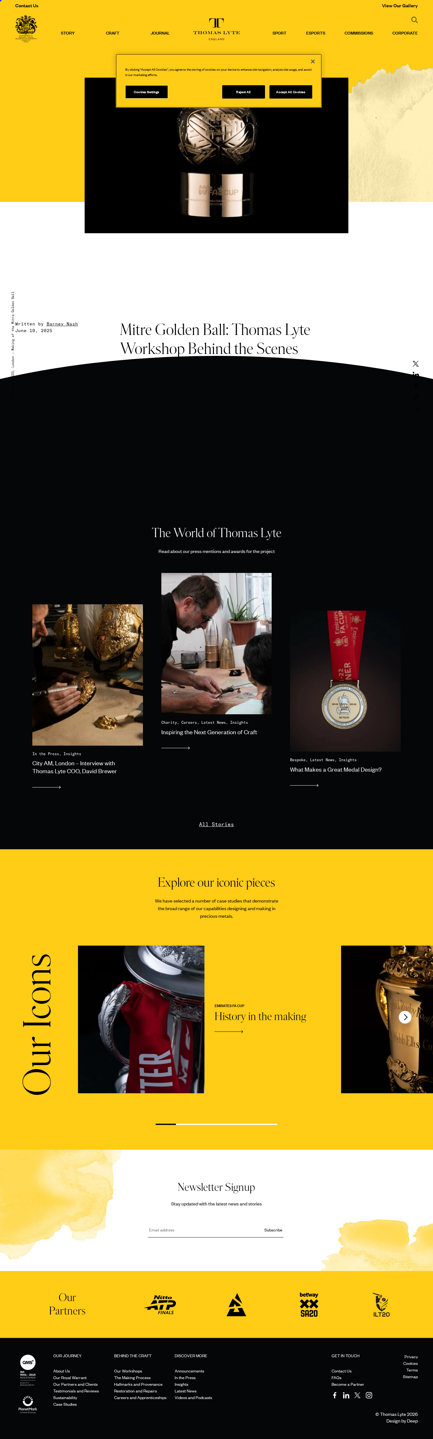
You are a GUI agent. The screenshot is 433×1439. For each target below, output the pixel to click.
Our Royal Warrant (70, 1377)
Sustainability (65, 1397)
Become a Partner (348, 1384)
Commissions (359, 32)
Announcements (189, 1371)
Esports (315, 32)
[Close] (313, 61)
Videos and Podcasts (193, 1397)
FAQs (336, 1377)
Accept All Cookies (290, 91)
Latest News (186, 1391)
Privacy (411, 1356)
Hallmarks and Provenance (138, 1384)
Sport (280, 32)
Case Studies (65, 1404)
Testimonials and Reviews (76, 1391)
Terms (412, 1370)
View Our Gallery (400, 5)
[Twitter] (357, 1395)
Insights (181, 1384)
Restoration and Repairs (135, 1391)
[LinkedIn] (346, 1395)
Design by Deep (402, 1420)
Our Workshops (128, 1371)
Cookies (410, 1363)
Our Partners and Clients (75, 1384)
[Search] (414, 20)
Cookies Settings (146, 91)
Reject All (243, 91)
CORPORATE (405, 32)
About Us (61, 1371)
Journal (160, 32)
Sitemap (410, 1376)
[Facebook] (335, 1395)
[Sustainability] (28, 1398)
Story (68, 32)
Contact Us (26, 5)
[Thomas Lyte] (26, 29)
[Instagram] (369, 1395)
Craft (113, 32)
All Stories (216, 824)
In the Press (185, 1377)
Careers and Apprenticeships (140, 1397)
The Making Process (132, 1377)
